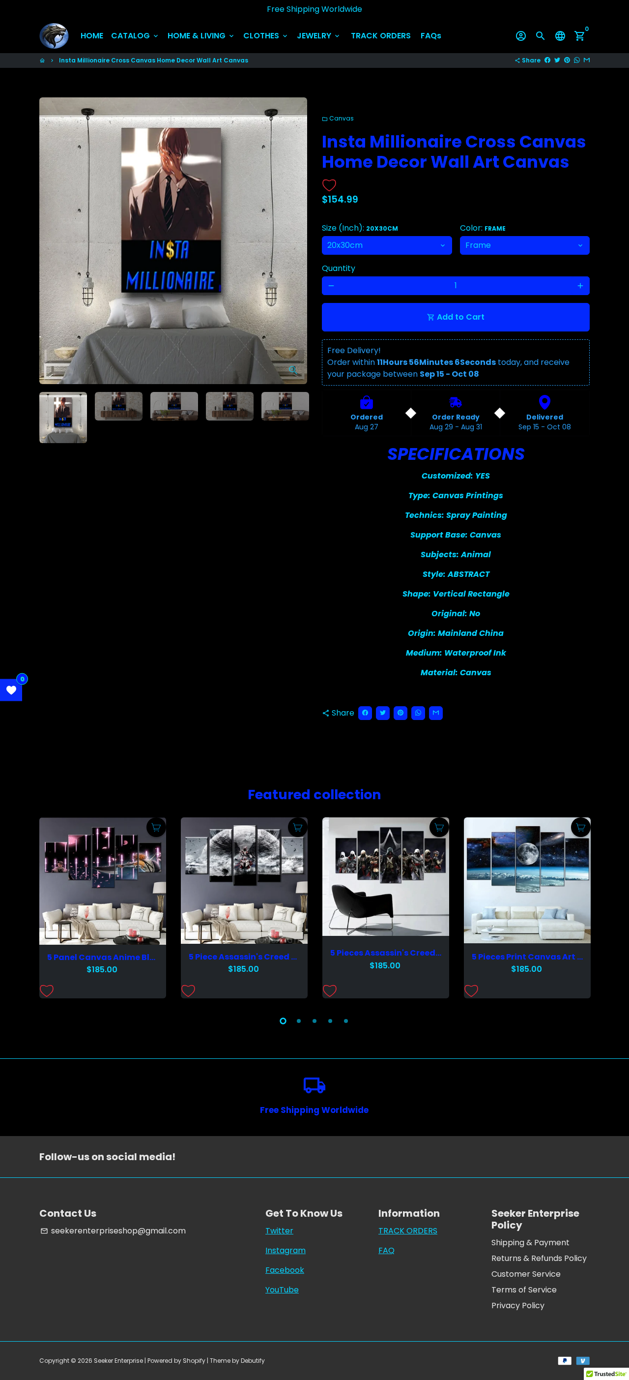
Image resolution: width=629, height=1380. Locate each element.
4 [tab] (330, 1021)
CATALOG (135, 35)
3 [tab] (314, 1021)
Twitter (279, 1230)
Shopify (194, 1360)
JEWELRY (319, 35)
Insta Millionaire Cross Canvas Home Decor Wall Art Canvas (153, 60)
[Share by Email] (587, 60)
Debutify (253, 1360)
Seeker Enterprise (118, 1360)
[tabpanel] (102, 907)
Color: (483, 228)
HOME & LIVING (201, 35)
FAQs (431, 35)
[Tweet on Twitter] (557, 60)
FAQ (386, 1250)
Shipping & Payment (530, 1242)
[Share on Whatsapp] (577, 60)
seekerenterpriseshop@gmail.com (113, 1230)
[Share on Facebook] (547, 60)
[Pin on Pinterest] (567, 60)
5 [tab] (346, 1021)
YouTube (282, 1289)
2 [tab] (299, 1021)
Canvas (338, 118)
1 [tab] (283, 1021)
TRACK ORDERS (381, 35)
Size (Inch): (360, 228)
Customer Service (526, 1274)
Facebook (284, 1270)
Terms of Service (524, 1289)
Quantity (338, 268)
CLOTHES (266, 35)
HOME (92, 35)
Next (294, 241)
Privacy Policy (517, 1305)
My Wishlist (11, 690)
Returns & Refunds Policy (539, 1258)
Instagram (285, 1250)
